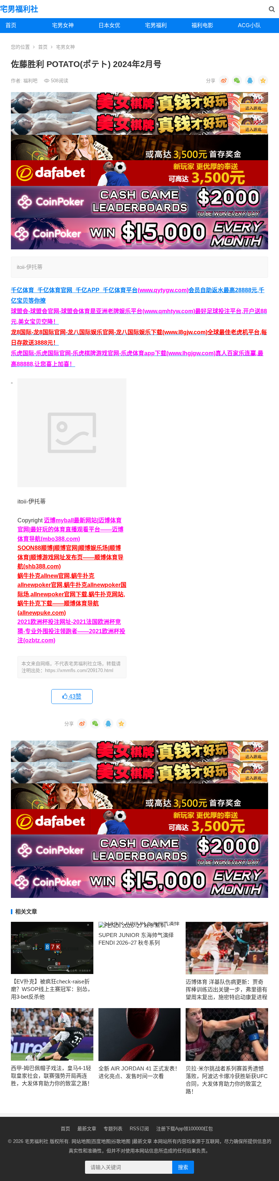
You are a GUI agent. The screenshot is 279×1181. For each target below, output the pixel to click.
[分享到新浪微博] (224, 80)
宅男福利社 (19, 9)
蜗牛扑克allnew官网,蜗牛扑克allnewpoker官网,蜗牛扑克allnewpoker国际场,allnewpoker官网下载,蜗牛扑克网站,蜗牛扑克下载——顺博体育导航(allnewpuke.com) (71, 594)
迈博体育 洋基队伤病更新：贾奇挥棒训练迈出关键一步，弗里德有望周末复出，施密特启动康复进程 (226, 989)
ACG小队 (249, 25)
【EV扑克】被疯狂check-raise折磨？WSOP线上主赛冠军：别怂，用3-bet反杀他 (52, 989)
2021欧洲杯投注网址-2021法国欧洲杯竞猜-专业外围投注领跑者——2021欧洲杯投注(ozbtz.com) (71, 631)
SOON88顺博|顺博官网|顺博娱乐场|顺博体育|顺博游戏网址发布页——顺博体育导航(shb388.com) (70, 557)
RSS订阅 (139, 1128)
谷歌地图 (121, 1141)
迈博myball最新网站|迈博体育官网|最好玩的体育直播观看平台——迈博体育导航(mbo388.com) (70, 529)
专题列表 (113, 1128)
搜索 (183, 1167)
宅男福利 (156, 25)
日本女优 (109, 25)
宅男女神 (63, 25)
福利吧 (31, 80)
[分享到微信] (237, 80)
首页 (10, 25)
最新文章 (86, 1128)
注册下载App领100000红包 (184, 1128)
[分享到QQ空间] (263, 80)
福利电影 (202, 25)
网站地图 (81, 1141)
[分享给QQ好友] (250, 80)
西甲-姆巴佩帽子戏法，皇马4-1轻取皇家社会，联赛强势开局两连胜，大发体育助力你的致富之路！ (52, 1075)
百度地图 (101, 1141)
